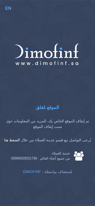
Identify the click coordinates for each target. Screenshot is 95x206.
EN (8, 8)
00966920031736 (24, 158)
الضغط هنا (12, 140)
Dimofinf (32, 172)
